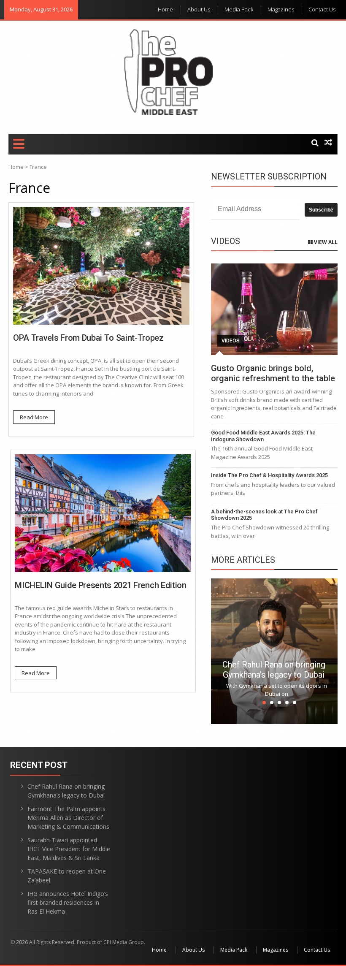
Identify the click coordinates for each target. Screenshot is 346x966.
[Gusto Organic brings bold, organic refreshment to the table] (274, 309)
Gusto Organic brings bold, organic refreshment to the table (273, 373)
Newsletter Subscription (269, 176)
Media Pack (238, 9)
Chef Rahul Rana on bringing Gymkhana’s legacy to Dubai (273, 669)
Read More (34, 417)
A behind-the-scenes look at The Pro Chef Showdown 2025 (264, 514)
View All (325, 242)
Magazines (281, 9)
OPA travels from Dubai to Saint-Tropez (88, 338)
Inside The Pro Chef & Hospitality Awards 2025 (269, 475)
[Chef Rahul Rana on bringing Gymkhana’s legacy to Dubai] (274, 650)
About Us (198, 9)
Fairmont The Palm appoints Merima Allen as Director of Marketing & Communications (68, 817)
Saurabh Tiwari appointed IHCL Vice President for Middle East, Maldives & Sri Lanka (68, 849)
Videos (231, 341)
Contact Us (321, 9)
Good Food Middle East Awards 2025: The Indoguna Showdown (263, 435)
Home (165, 9)
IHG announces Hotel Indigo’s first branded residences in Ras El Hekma (67, 902)
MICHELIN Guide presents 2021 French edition (100, 585)
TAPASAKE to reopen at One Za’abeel (66, 875)
